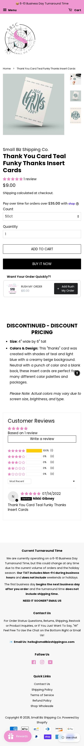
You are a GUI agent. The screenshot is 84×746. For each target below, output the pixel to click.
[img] (31, 493)
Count (8, 209)
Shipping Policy (42, 690)
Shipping (9, 193)
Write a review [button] (42, 438)
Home (7, 68)
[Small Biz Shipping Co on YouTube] (50, 663)
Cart (77, 10)
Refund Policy (42, 701)
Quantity (10, 226)
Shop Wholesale (42, 706)
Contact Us (42, 684)
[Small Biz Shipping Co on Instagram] (42, 663)
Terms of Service (42, 695)
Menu (12, 10)
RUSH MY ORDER (31, 286)
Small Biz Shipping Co (46, 717)
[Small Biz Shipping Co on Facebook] (33, 663)
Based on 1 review (23, 433)
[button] (13, 179)
